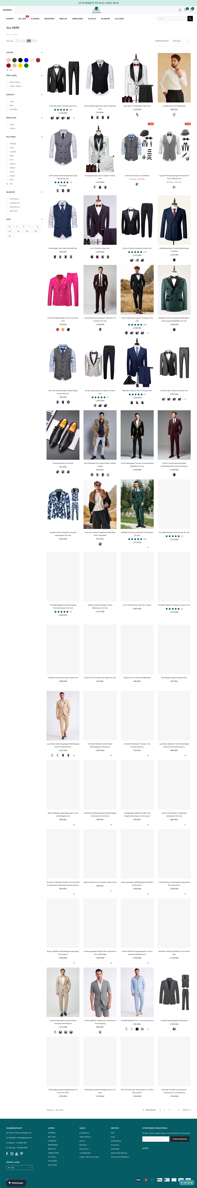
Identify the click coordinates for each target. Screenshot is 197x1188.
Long (12, 101)
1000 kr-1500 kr (15, 86)
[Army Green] (14, 60)
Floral (12, 148)
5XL (36, 231)
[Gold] (20, 65)
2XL (9, 231)
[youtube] (16, 1153)
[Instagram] (11, 1153)
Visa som (9, 41)
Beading (13, 144)
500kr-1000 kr (15, 82)
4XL (27, 231)
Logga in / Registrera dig (179, 10)
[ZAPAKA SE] (96, 10)
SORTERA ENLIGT (162, 41)
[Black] (20, 60)
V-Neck (12, 128)
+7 (74, 118)
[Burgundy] (8, 65)
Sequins (13, 164)
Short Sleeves (15, 207)
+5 (74, 755)
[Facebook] (6, 1153)
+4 (148, 825)
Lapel (12, 124)
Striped (12, 168)
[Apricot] (8, 60)
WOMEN (7, 10)
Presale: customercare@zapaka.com (19, 1133)
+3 (74, 894)
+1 (185, 399)
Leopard (13, 152)
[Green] (26, 65)
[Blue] (26, 60)
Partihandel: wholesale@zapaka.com (20, 1138)
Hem (8, 34)
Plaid (12, 156)
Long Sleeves (15, 203)
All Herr (15, 34)
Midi (11, 105)
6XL (9, 236)
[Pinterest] (21, 1153)
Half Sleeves (14, 199)
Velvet (12, 172)
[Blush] (32, 60)
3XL (18, 231)
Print (11, 160)
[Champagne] (14, 65)
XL (38, 226)
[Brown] (38, 60)
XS (9, 226)
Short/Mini (13, 109)
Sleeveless (14, 211)
